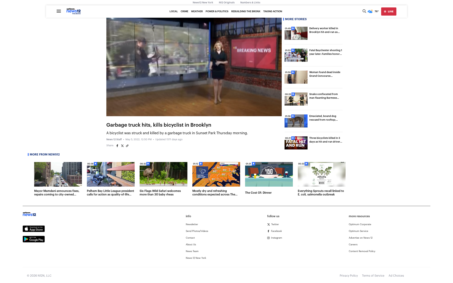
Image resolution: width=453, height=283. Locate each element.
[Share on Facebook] (117, 145)
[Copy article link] (127, 145)
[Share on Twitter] (122, 145)
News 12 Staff (114, 139)
